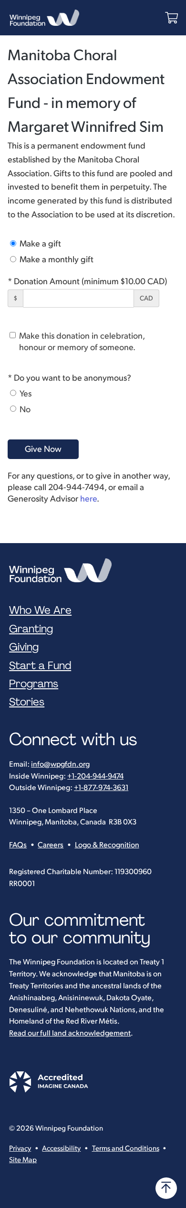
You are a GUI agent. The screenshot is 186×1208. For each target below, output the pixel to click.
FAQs (18, 845)
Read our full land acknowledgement (70, 1033)
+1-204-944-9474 (95, 776)
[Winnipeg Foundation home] (62, 570)
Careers (50, 845)
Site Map (23, 1160)
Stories (26, 702)
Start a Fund (40, 666)
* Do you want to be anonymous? (69, 378)
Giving (24, 647)
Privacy (20, 1148)
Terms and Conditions (125, 1148)
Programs (33, 684)
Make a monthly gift (55, 260)
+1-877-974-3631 (101, 787)
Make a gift (39, 244)
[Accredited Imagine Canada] (48, 1090)
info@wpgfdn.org (60, 764)
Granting (31, 629)
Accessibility (61, 1148)
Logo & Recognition (107, 845)
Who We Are (40, 610)
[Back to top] (166, 1188)
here (88, 499)
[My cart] (171, 18)
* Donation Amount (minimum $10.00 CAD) (87, 282)
